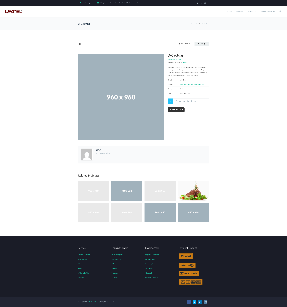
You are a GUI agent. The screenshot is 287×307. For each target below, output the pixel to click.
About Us (239, 11)
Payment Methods (151, 277)
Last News (149, 268)
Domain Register (84, 255)
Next (200, 44)
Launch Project (176, 109)
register (90, 3)
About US (148, 273)
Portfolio (194, 24)
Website (115, 273)
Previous (185, 44)
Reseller (81, 277)
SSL (79, 264)
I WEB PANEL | (94, 302)
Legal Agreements (268, 11)
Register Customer (152, 255)
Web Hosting (82, 259)
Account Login (150, 259)
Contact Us (252, 11)
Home (229, 11)
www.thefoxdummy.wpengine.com (192, 84)
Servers (80, 268)
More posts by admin (103, 153)
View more (93, 190)
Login (84, 3)
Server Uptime (150, 264)
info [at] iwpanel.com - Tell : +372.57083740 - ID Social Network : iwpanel (124, 3)
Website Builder (83, 273)
